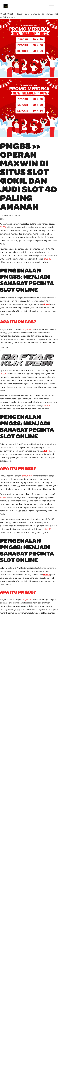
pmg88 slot (27, 329)
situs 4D (47, 258)
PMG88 (3, 14)
